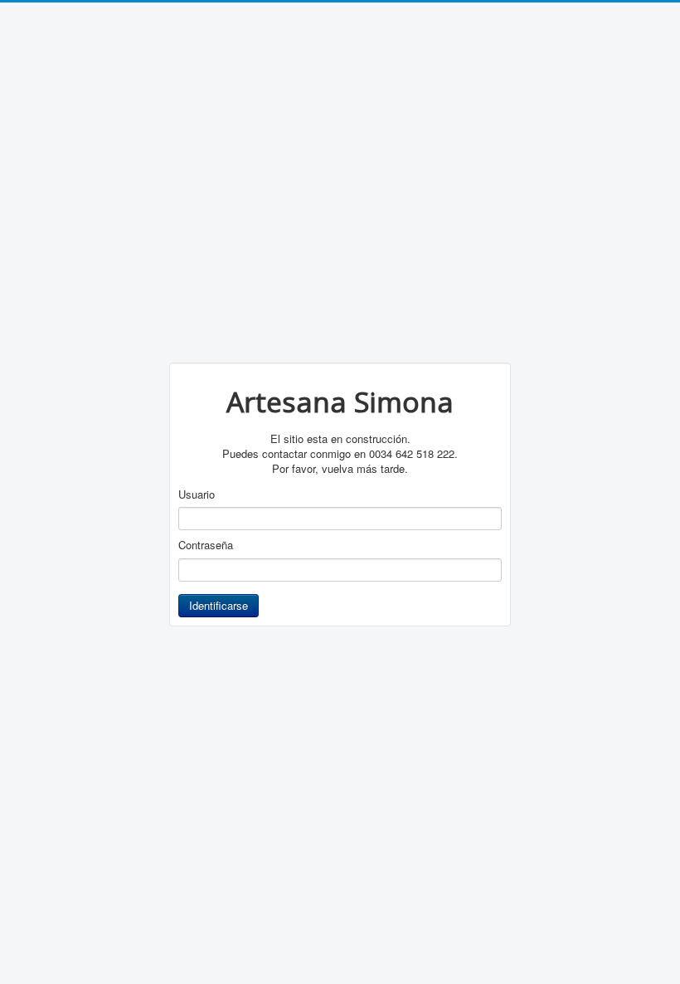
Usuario (196, 494)
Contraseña (205, 545)
